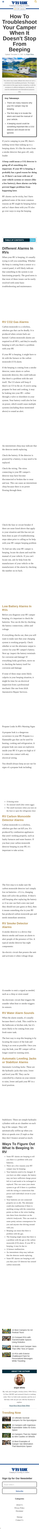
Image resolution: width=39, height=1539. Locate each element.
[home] (19, 3)
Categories (19, 1499)
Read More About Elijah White (19, 1405)
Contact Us (19, 1520)
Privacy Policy (19, 1508)
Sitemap (19, 1517)
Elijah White (30, 54)
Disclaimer (19, 1511)
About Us (19, 1505)
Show (32, 240)
